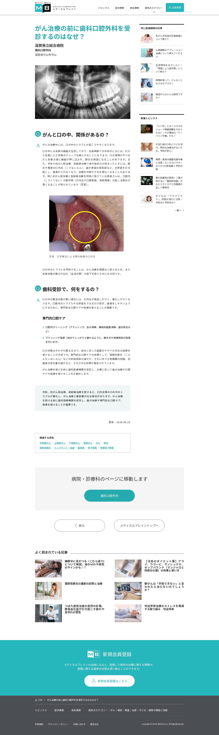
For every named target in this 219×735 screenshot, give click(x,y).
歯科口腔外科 (109, 495)
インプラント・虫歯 (64, 447)
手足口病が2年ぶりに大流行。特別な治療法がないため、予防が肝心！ (169, 147)
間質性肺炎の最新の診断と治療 (83, 583)
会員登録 (176, 7)
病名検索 (134, 7)
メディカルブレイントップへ (139, 525)
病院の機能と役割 (158, 710)
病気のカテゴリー (154, 7)
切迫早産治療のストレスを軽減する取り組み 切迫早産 (164, 607)
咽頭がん (87, 442)
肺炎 (106, 442)
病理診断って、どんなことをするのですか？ (169, 81)
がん (98, 442)
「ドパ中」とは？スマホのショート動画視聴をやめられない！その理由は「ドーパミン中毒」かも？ (169, 130)
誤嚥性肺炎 (45, 447)
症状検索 (119, 7)
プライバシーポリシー (58, 724)
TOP (40, 699)
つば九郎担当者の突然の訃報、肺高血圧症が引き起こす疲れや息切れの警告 (84, 609)
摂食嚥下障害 (107, 447)
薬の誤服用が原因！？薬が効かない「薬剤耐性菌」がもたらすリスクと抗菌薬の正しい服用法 (169, 182)
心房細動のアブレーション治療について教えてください (169, 53)
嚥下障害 (92, 447)
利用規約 (39, 724)
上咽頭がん (59, 442)
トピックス (103, 7)
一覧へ (177, 210)
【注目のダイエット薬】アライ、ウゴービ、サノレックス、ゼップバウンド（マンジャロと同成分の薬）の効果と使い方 (164, 565)
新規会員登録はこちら (112, 681)
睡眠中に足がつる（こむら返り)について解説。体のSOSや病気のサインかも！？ (84, 564)
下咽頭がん (74, 442)
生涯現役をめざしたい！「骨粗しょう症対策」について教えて (169, 68)
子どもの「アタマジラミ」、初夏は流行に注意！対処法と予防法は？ (169, 199)
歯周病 (81, 447)
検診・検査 (123, 710)
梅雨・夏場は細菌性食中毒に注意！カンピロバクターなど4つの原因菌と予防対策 (169, 164)
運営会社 (94, 724)
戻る (82, 525)
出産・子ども (139, 710)
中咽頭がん (45, 442)
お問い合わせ (79, 724)
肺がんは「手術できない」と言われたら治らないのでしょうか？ (164, 586)
